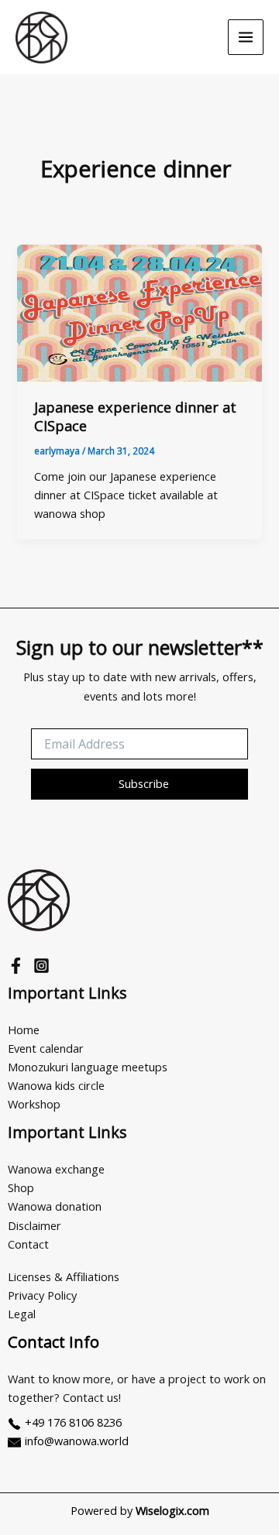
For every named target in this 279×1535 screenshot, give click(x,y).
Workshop (34, 1104)
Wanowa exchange (56, 1169)
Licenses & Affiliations (63, 1276)
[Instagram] (41, 966)
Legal (22, 1313)
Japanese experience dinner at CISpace (135, 416)
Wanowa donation (55, 1206)
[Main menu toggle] (246, 37)
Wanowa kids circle (56, 1085)
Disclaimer (34, 1225)
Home (24, 1029)
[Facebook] (16, 966)
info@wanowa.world (77, 1440)
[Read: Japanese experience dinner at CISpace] (139, 313)
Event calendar (46, 1048)
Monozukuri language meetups (87, 1066)
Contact (28, 1244)
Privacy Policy (42, 1295)
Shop (21, 1187)
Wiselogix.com (172, 1510)
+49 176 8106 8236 (73, 1422)
